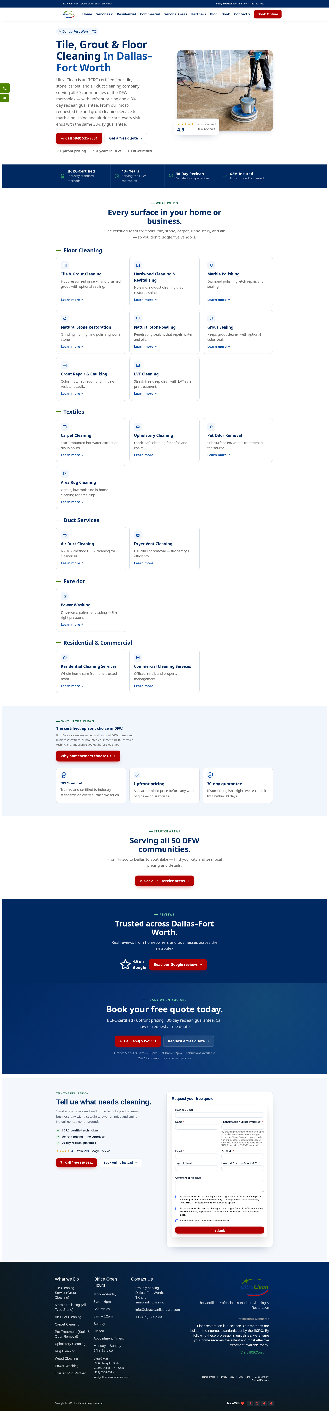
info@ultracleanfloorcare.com (231, 3)
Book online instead (118, 1162)
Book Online (268, 14)
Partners (198, 14)
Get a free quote (123, 138)
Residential (126, 14)
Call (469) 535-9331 (81, 138)
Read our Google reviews (176, 964)
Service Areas (175, 14)
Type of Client (183, 1163)
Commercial (150, 14)
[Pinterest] (264, 1403)
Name (179, 1121)
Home (87, 14)
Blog (213, 14)
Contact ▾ (242, 14)
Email (179, 1151)
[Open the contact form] (4, 98)
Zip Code (227, 1151)
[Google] (271, 1403)
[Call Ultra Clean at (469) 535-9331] (5, 88)
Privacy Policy (222, 1220)
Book (226, 14)
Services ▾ (104, 14)
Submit (219, 1230)
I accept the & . (205, 1220)
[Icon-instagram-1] (257, 1403)
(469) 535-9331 (258, 3)
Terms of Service (202, 1220)
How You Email (184, 1109)
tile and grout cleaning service (104, 111)
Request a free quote (186, 1041)
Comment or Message (188, 1177)
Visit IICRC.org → (254, 1352)
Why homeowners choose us (86, 755)
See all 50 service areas (164, 880)
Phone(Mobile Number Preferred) (242, 1121)
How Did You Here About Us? (239, 1163)
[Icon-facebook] (250, 1403)
